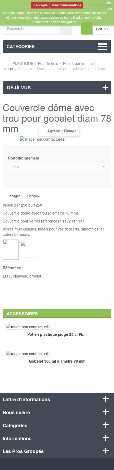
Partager (13, 196)
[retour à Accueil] (4, 63)
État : (7, 276)
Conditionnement (24, 158)
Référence (12, 267)
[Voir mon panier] (87, 28)
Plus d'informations (66, 5)
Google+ (33, 196)
